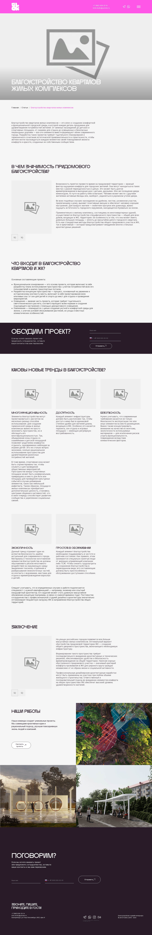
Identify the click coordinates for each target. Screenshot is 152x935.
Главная (15, 108)
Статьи (25, 108)
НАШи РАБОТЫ (25, 711)
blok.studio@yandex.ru (19, 915)
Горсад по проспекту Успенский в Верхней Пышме (37, 814)
